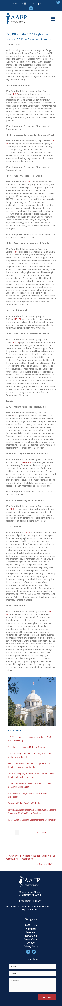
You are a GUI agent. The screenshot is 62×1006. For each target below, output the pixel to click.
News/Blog (31, 936)
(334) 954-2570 (18, 4)
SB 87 (12, 509)
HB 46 (27, 181)
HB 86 (16, 251)
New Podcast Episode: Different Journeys (27, 747)
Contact (44, 4)
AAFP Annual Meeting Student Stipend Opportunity (32, 820)
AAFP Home (31, 925)
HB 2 (15, 94)
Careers (33, 4)
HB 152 (18, 319)
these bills (26, 462)
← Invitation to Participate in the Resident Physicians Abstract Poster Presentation (30, 857)
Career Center (31, 939)
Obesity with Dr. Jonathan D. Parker (24, 803)
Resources (31, 932)
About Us (31, 929)
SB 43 (16, 415)
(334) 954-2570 (32, 900)
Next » (45, 832)
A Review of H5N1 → (46, 864)
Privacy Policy (31, 946)
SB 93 (27, 532)
